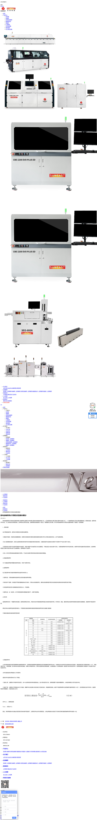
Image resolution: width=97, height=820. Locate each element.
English (2, 6)
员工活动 (8, 457)
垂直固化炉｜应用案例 (11, 443)
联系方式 (8, 464)
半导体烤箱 (8, 421)
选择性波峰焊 (9, 415)
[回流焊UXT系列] (29, 46)
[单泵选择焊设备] (29, 108)
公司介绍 (8, 429)
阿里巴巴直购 (6, 402)
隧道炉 (7, 418)
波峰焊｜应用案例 (10, 440)
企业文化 (8, 431)
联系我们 (5, 399)
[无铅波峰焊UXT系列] (26, 72)
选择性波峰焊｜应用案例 (11, 442)
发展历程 (8, 432)
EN (1, 404)
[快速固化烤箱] (29, 348)
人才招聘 (8, 459)
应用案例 (5, 389)
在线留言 (8, 465)
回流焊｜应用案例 (10, 438)
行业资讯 (8, 453)
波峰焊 (7, 413)
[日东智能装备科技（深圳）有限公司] (8, 11)
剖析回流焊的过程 (9, 723)
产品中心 (5, 15)
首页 (4, 13)
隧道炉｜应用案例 (10, 445)
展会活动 (8, 451)
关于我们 (5, 386)
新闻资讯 (5, 392)
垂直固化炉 (8, 416)
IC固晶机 (8, 419)
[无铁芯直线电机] (70, 348)
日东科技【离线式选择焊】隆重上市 (13, 721)
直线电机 (8, 423)
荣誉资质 (8, 434)
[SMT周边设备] (29, 385)
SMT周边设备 (9, 424)
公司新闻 (8, 449)
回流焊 (7, 412)
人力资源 (5, 396)
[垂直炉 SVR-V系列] (76, 108)
